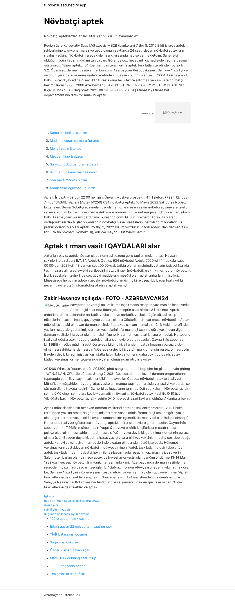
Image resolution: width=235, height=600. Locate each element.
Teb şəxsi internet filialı (67, 574)
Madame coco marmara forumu (74, 141)
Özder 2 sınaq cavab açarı (70, 550)
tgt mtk (49, 496)
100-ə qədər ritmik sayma (69, 518)
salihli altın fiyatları (57, 509)
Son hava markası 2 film (68, 180)
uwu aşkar (51, 505)
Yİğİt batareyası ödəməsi (69, 534)
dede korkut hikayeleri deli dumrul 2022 (72, 500)
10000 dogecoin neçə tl (68, 566)
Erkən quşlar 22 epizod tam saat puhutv (81, 526)
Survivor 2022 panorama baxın (74, 164)
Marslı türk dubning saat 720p (73, 558)
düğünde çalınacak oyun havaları (67, 514)
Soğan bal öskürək (64, 542)
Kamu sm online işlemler (68, 133)
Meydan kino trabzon (66, 156)
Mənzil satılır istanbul (66, 148)
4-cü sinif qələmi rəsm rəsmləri (73, 172)
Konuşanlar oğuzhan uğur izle (73, 188)
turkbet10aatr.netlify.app (65, 5)
